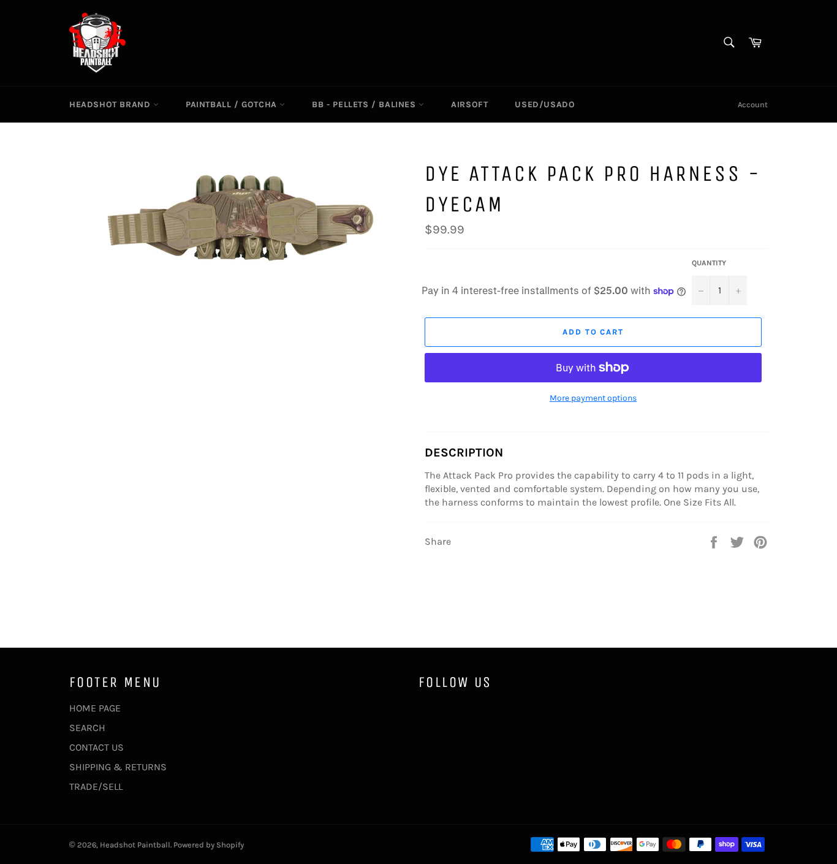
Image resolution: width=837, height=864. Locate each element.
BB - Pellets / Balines (365, 104)
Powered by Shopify (208, 844)
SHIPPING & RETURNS (118, 767)
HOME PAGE (95, 708)
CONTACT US (96, 747)
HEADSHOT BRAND (111, 104)
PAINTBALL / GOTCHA (232, 104)
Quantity (709, 263)
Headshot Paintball (135, 844)
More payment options (593, 398)
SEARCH (87, 727)
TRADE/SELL (96, 786)
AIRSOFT (469, 104)
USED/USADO (545, 104)
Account (753, 104)
